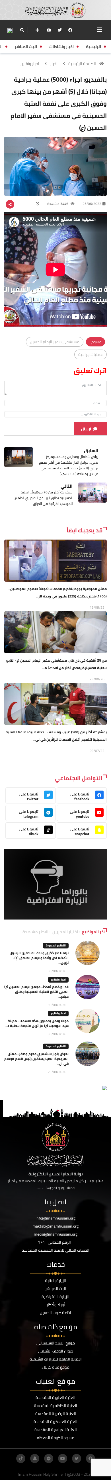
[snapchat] (34, 1458)
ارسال (86, 429)
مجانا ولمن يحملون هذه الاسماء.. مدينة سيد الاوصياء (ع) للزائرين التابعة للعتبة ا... (37, 1023)
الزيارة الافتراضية (55, 1296)
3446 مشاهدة (58, 203)
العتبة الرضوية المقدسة (55, 1413)
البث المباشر (55, 1288)
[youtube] (49, 30)
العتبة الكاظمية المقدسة (55, 1405)
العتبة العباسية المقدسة (55, 1429)
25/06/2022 (92, 203)
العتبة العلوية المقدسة (55, 1397)
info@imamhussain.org (55, 1218)
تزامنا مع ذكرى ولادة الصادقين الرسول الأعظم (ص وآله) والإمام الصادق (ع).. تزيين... (39, 958)
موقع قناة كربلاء (55, 1367)
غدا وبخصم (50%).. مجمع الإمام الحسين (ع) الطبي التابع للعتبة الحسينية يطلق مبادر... (36, 991)
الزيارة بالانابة (55, 1280)
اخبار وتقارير (29, 63)
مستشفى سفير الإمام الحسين (54, 342)
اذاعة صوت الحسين (55, 1312)
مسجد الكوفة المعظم (55, 1437)
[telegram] (48, 1458)
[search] (22, 30)
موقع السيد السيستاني (55, 1343)
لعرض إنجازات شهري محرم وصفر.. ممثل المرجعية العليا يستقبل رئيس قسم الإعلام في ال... (36, 1058)
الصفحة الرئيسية (82, 63)
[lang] (10, 30)
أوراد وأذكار (55, 1304)
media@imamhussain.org (55, 1234)
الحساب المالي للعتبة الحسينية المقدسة (55, 1250)
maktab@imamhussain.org (55, 1226)
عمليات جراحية (90, 354)
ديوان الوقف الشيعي (55, 1351)
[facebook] (70, 30)
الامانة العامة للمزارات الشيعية (56, 1359)
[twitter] (60, 30)
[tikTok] (20, 1458)
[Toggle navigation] (99, 29)
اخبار (53, 63)
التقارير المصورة (56, 945)
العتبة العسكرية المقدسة (55, 1421)
